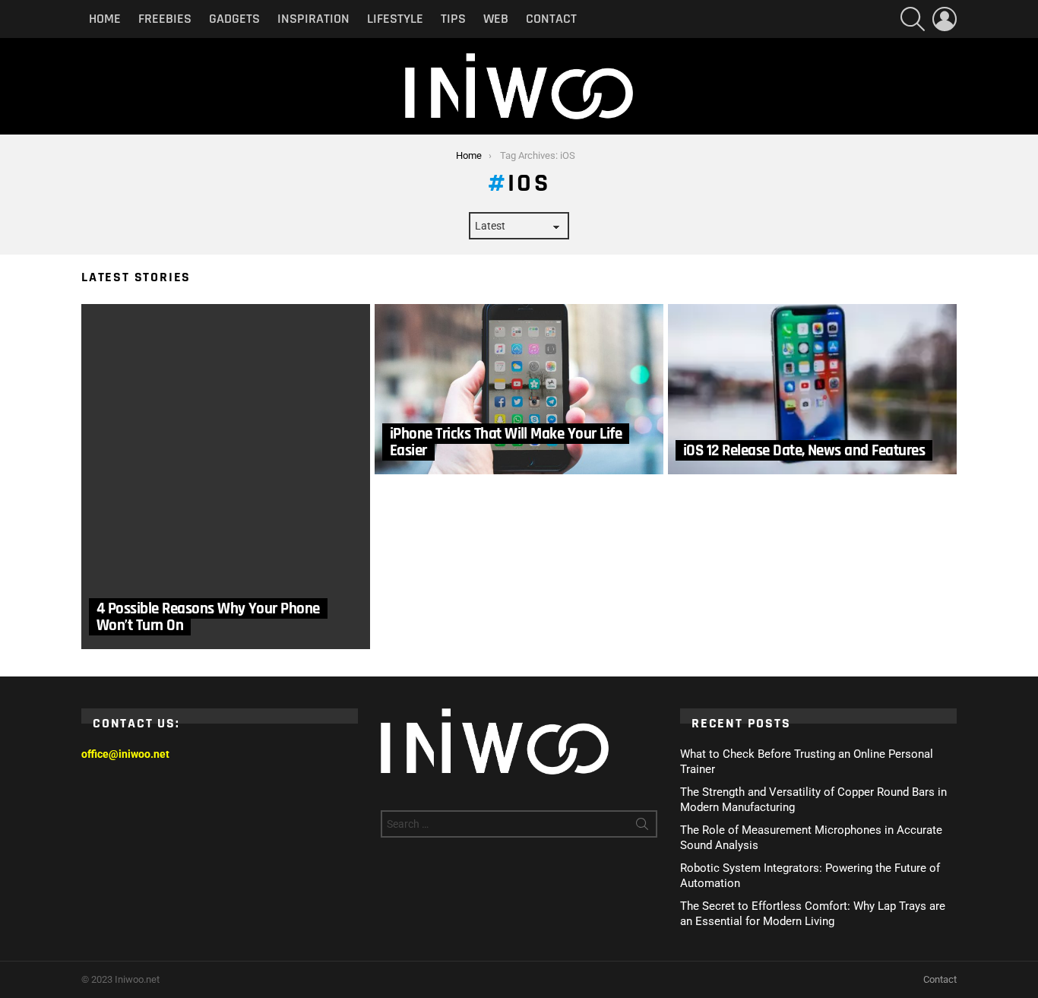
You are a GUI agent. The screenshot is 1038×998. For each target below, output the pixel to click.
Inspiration (313, 18)
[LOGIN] (944, 19)
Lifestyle (395, 18)
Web (495, 18)
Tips (453, 18)
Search (642, 827)
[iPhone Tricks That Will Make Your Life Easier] (519, 389)
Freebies (164, 18)
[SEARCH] (912, 19)
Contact (551, 18)
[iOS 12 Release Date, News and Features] (812, 389)
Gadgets (234, 18)
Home (105, 18)
